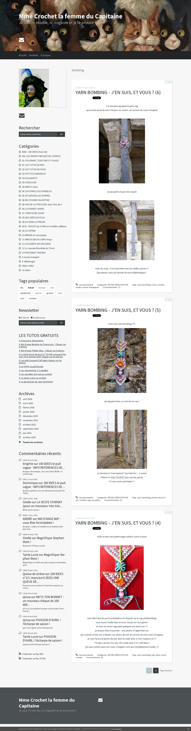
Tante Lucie (30, 555)
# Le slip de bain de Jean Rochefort (36, 381)
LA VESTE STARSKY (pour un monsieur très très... (42, 504)
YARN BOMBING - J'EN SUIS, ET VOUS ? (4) (118, 523)
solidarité (25, 293)
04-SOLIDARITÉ (29, 178)
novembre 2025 (30, 420)
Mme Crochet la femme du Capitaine (70, 16)
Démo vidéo (28, 265)
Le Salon (26, 270)
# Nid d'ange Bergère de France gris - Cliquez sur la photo (42, 345)
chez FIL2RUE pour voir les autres (127, 477)
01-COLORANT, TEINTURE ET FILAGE (40, 160)
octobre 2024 (29, 437)
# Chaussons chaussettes (31, 340)
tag (88, 500)
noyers (79, 287)
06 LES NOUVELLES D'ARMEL (36, 195)
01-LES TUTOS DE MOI (33, 164)
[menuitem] (24, 55)
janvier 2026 (28, 411)
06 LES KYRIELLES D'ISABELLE (37, 191)
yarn (139, 284)
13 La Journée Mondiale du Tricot (38, 248)
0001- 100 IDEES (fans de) (34, 151)
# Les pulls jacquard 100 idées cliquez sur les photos (40, 361)
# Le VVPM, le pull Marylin (31, 366)
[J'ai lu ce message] (188, 729)
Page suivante (166, 670)
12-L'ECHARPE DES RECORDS (36, 243)
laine (60, 293)
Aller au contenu (8, 2)
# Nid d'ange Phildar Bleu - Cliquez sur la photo (41, 350)
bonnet (42, 287)
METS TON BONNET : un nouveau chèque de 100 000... (43, 601)
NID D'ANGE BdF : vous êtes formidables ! (42, 521)
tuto (22, 298)
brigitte (28, 464)
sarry (160, 497)
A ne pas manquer (30, 257)
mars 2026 (28, 403)
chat (52, 287)
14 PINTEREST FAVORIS (33, 252)
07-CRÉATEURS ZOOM (33, 213)
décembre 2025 (30, 416)
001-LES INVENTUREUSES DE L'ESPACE (41, 156)
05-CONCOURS (29, 182)
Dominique (30, 483)
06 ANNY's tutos (30, 186)
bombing (146, 284)
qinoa (27, 597)
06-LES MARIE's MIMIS (33, 208)
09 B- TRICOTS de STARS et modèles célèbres (44, 226)
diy (21, 287)
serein (85, 287)
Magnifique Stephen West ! (43, 540)
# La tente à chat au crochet (32, 377)
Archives (33, 55)
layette (38, 293)
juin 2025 (27, 433)
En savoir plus (117, 729)
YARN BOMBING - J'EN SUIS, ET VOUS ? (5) (118, 310)
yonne (154, 497)
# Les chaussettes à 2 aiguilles (33, 370)
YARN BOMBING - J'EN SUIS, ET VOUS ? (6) (118, 92)
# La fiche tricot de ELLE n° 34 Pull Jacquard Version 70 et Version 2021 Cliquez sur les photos (42, 355)
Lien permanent (86, 284)
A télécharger (28, 261)
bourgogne (94, 287)
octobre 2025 (29, 424)
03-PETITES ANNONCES (34, 173)
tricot (31, 287)
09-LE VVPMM (29, 230)
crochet (32, 298)
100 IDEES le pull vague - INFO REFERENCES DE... (44, 466)
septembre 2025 (31, 428)
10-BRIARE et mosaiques (34, 235)
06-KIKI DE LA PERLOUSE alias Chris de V (42, 204)
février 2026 (28, 407)
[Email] (21, 39)
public (98, 500)
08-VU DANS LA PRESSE (33, 221)
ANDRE (27, 519)
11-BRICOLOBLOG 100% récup (37, 239)
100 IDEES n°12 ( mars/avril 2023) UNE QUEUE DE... (43, 578)
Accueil (23, 55)
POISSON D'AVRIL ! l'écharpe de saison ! (42, 622)
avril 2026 (27, 399)
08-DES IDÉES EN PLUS (33, 217)
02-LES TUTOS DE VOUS (34, 169)
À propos (46, 55)
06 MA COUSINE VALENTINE (36, 200)
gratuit (50, 293)
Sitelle (27, 502)
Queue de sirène (34, 574)
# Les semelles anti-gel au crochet (35, 374)
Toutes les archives (33, 442)
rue (92, 500)
